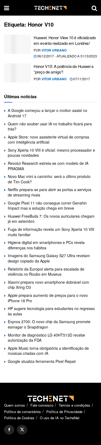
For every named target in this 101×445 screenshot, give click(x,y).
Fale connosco (41, 405)
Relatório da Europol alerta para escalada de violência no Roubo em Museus (46, 271)
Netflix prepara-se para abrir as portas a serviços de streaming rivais (49, 192)
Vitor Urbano (54, 50)
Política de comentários (22, 411)
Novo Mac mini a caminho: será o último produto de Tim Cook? (49, 179)
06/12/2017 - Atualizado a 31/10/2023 (66, 56)
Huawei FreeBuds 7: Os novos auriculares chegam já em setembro (51, 218)
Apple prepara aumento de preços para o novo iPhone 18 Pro (48, 298)
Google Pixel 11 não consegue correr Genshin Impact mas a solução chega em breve (47, 205)
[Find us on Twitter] (22, 430)
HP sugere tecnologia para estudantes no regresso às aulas (51, 311)
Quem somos (14, 405)
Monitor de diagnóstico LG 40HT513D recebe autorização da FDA (46, 337)
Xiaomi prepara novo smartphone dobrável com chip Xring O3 (48, 284)
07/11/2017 (81, 78)
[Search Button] (94, 8)
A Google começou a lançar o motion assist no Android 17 (47, 113)
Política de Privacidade (64, 411)
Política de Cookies (19, 417)
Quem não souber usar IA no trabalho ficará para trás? (50, 126)
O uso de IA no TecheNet (59, 417)
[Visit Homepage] (50, 8)
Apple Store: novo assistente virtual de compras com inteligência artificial (48, 139)
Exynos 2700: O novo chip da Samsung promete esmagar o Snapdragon (49, 324)
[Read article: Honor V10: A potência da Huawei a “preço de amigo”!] (17, 73)
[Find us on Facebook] (9, 430)
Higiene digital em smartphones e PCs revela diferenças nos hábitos (46, 245)
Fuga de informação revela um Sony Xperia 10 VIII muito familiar (51, 232)
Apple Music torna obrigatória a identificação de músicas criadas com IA (48, 350)
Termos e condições (74, 405)
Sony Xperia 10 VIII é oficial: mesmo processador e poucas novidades (51, 152)
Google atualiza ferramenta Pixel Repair (42, 361)
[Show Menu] (6, 8)
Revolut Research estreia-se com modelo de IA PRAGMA (48, 166)
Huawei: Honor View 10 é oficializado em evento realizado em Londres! (65, 40)
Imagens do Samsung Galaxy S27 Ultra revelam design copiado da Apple (49, 258)
